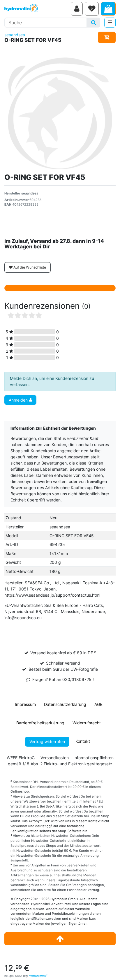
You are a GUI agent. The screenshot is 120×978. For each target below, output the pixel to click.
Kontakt (82, 741)
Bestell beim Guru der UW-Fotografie (63, 669)
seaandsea (14, 34)
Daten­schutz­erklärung (65, 704)
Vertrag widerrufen (47, 741)
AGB (98, 704)
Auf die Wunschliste (29, 267)
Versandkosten (38, 975)
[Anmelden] (77, 9)
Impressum (25, 704)
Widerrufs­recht (87, 722)
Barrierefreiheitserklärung (40, 722)
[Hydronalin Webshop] (36, 9)
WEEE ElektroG (21, 757)
